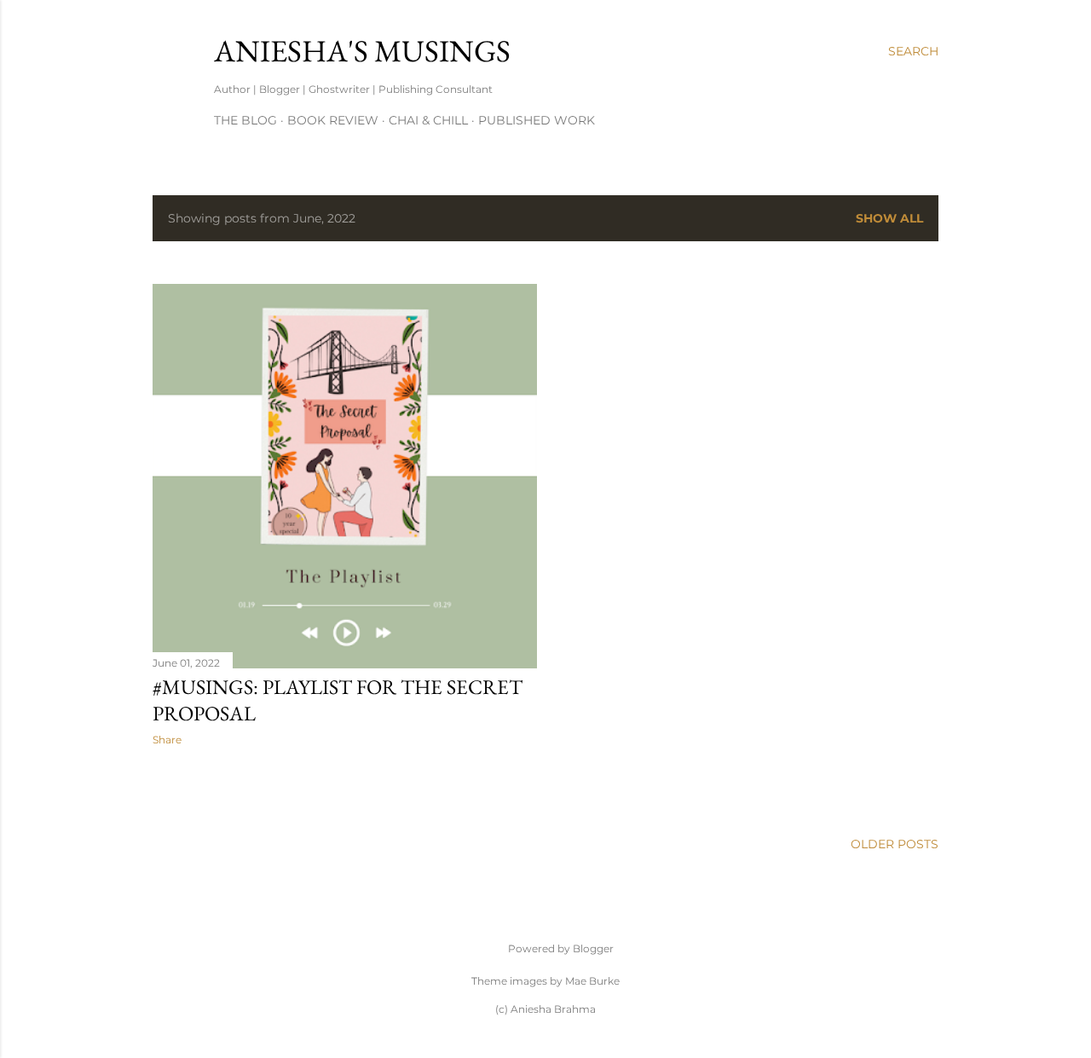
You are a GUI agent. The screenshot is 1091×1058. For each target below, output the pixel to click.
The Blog (245, 120)
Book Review (332, 120)
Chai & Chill (428, 120)
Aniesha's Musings (362, 51)
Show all (889, 218)
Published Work (536, 120)
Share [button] (167, 739)
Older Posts (894, 844)
